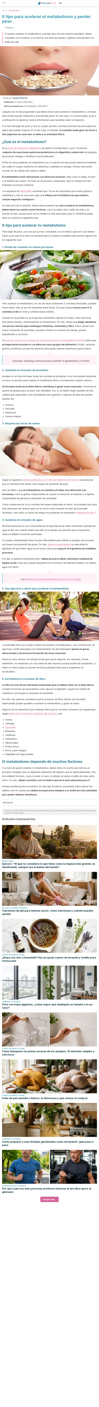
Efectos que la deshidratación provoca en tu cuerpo (53, 579)
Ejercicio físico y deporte (14, 1186)
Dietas (4, 10)
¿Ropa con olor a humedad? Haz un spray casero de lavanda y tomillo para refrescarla (49, 959)
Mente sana (7, 861)
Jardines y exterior (11, 1002)
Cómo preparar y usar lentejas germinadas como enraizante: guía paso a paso (48, 1143)
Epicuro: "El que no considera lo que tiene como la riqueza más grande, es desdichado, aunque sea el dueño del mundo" (48, 865)
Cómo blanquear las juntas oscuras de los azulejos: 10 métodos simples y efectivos (48, 1053)
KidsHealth (26, 191)
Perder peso (15, 10)
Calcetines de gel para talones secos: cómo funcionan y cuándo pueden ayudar (47, 912)
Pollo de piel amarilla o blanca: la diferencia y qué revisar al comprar (45, 1098)
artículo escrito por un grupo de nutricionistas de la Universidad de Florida (45, 340)
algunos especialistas (59, 544)
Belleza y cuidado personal (15, 908)
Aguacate (10, 727)
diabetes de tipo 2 (86, 512)
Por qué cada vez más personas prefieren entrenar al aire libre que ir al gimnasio (46, 1190)
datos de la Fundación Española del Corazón (33, 713)
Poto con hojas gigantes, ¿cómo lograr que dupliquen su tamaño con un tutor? (47, 1006)
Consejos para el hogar (13, 955)
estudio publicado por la (50, 480)
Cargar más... (49, 1199)
